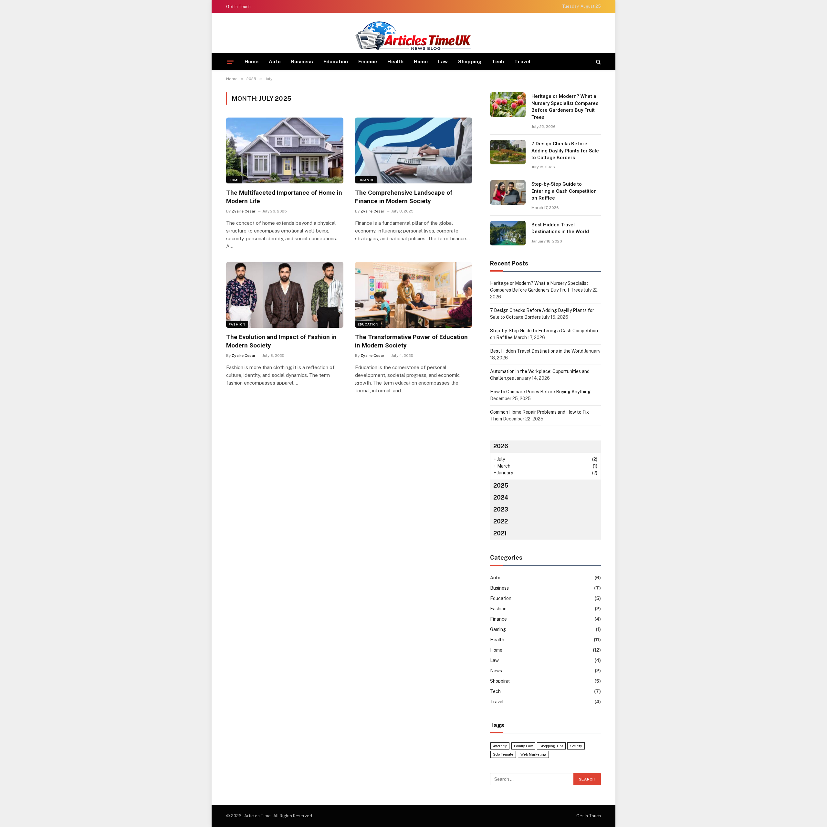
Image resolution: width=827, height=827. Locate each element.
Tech (498, 61)
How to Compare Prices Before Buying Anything (540, 391)
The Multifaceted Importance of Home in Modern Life (284, 197)
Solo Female (503, 754)
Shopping (470, 61)
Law (443, 61)
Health (395, 61)
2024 (500, 497)
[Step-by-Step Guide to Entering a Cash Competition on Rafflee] (508, 192)
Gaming (498, 629)
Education (335, 61)
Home (251, 61)
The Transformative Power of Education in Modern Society (411, 341)
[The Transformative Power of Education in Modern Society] (413, 295)
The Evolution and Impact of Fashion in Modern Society (281, 341)
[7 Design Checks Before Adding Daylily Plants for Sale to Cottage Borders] (508, 152)
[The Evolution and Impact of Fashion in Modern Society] (284, 295)
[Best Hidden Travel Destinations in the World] (508, 233)
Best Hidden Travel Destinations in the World (560, 228)
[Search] (598, 62)
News (496, 670)
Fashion (237, 324)
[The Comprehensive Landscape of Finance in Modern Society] (413, 150)
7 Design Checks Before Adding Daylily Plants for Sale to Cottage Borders (565, 150)
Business (302, 61)
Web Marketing (533, 754)
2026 (500, 446)
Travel (522, 61)
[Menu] (230, 61)
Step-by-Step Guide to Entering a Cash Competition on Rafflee (564, 191)
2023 (500, 509)
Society (576, 746)
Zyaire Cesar (244, 211)
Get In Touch (238, 6)
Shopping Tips (551, 746)
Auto (274, 61)
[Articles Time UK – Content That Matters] (413, 35)
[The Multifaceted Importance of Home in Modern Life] (284, 150)
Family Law (523, 746)
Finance (367, 61)
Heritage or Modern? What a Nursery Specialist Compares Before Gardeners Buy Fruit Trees (564, 106)
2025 (500, 485)
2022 (500, 521)
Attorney (500, 746)
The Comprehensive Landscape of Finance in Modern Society (403, 197)
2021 (500, 533)
